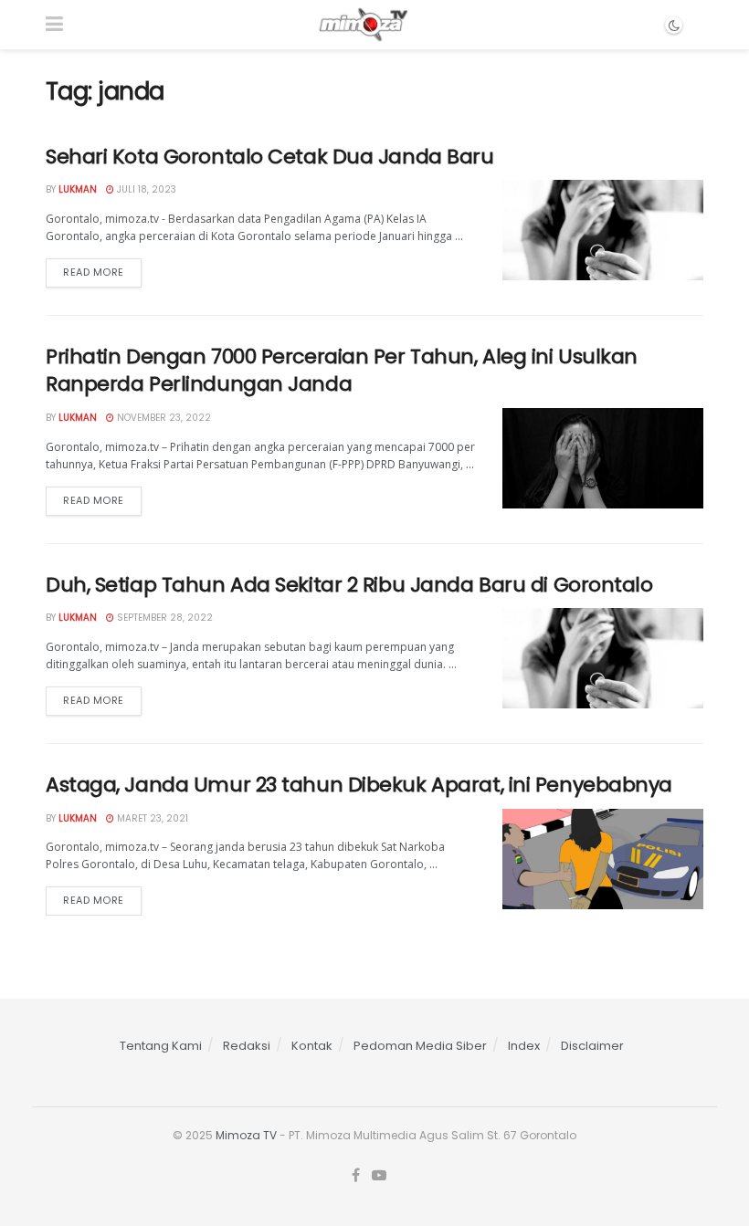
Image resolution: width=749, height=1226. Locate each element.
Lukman (77, 189)
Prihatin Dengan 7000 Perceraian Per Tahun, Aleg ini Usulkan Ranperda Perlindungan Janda (342, 370)
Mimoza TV (246, 1135)
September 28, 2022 (163, 617)
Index (524, 1045)
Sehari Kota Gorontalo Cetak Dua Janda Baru (270, 156)
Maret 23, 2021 (151, 818)
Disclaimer (592, 1045)
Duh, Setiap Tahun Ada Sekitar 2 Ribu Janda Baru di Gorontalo (349, 585)
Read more (93, 272)
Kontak (311, 1045)
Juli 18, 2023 (145, 189)
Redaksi (246, 1045)
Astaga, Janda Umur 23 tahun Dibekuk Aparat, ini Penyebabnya (359, 784)
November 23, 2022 (162, 417)
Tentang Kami (161, 1045)
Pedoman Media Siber (420, 1045)
